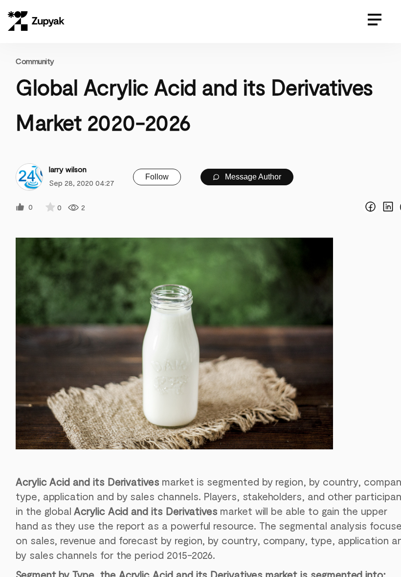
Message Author (252, 177)
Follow (157, 177)
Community (35, 61)
